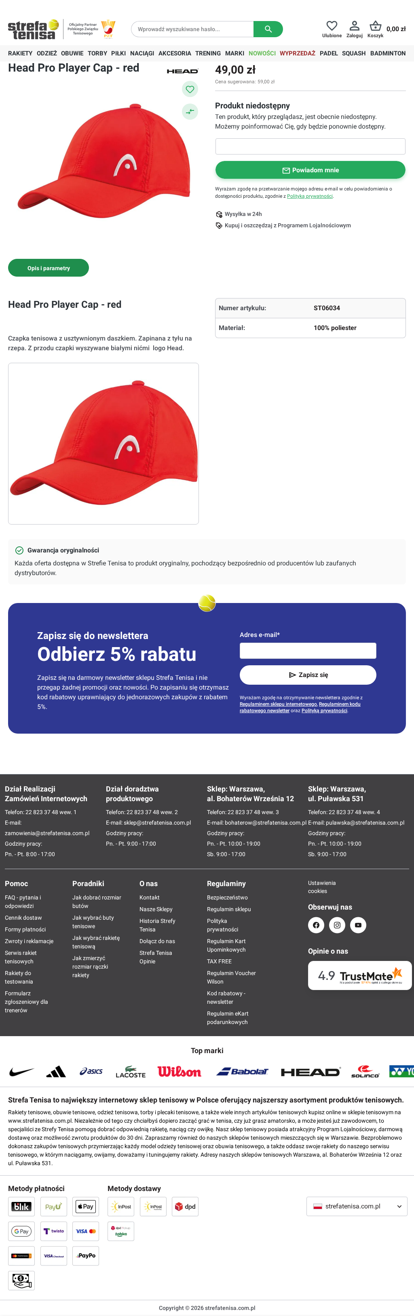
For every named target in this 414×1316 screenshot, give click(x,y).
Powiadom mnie (315, 170)
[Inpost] (121, 1206)
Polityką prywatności (310, 196)
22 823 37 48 (41, 812)
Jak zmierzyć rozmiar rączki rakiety (90, 966)
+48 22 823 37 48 (67, 6)
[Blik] (21, 1206)
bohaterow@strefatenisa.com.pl (265, 822)
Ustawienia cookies (316, 887)
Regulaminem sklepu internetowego (278, 704)
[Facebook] (316, 925)
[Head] (183, 70)
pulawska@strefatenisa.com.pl (365, 822)
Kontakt (149, 897)
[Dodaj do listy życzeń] (190, 89)
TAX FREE (219, 961)
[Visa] (85, 1231)
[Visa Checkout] (53, 1255)
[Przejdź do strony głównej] (33, 29)
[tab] (48, 268)
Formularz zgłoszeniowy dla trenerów (26, 1001)
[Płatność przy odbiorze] (21, 1280)
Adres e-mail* (260, 635)
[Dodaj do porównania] (190, 112)
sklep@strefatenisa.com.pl (157, 822)
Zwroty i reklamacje (29, 941)
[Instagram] (337, 925)
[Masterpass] (21, 1255)
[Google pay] (21, 1231)
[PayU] (53, 1206)
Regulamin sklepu (229, 909)
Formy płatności (25, 929)
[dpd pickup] (121, 1231)
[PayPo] (85, 1255)
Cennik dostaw (23, 917)
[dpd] (185, 1206)
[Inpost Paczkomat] (153, 1206)
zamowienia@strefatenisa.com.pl (47, 833)
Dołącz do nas (157, 941)
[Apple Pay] (85, 1206)
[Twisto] (53, 1231)
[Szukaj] (268, 29)
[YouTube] (358, 925)
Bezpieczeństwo (227, 897)
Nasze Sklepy (156, 909)
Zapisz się (313, 675)
